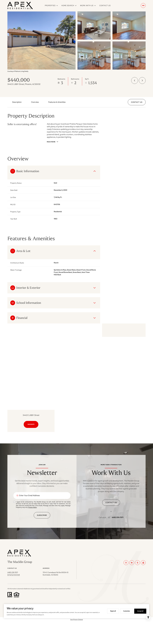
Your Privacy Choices (76, 619)
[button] (137, 102)
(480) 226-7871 (117, 517)
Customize (126, 611)
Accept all (140, 611)
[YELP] (137, 562)
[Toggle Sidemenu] (143, 5)
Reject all (113, 611)
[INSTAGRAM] (126, 562)
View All (129, 55)
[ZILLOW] (143, 562)
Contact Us (105, 5)
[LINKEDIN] (131, 562)
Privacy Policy (32, 507)
